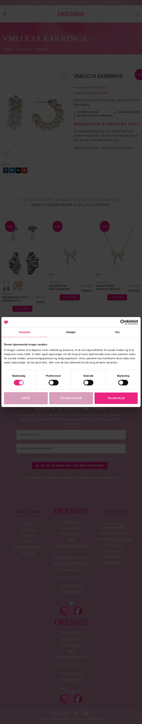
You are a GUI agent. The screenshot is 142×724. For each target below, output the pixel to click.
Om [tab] (117, 332)
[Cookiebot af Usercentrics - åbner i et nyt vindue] (123, 322)
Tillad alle (116, 398)
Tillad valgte (71, 398)
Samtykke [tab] (25, 332)
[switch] (54, 382)
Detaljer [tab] (71, 332)
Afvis (26, 398)
